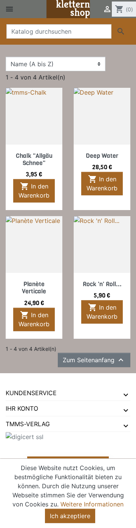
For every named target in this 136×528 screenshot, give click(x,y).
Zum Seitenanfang (94, 359)
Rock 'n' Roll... (102, 284)
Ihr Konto (22, 408)
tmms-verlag (28, 424)
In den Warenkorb (34, 190)
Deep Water (102, 156)
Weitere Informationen (92, 504)
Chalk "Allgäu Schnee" (34, 159)
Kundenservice (31, 393)
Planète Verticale (34, 287)
